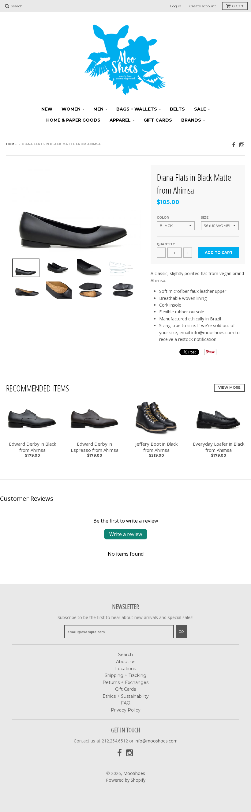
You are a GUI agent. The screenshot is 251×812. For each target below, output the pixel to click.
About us (125, 661)
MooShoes (134, 773)
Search (125, 654)
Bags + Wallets (136, 109)
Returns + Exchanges (125, 682)
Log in (175, 6)
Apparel (120, 120)
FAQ (125, 703)
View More (229, 387)
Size (204, 218)
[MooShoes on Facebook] (233, 144)
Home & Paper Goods (73, 120)
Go (181, 631)
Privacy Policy (125, 710)
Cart (238, 6)
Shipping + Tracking (125, 675)
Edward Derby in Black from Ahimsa (32, 447)
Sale (200, 109)
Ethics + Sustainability (126, 696)
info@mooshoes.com (156, 741)
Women (71, 109)
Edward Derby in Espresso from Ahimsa (94, 447)
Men (98, 109)
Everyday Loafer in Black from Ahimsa (218, 447)
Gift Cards (158, 120)
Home (11, 144)
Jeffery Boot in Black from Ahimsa (156, 447)
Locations (125, 668)
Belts (177, 109)
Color (163, 218)
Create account (202, 6)
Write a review (125, 534)
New (46, 109)
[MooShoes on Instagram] (242, 144)
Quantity (166, 244)
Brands (191, 120)
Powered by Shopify (125, 780)
